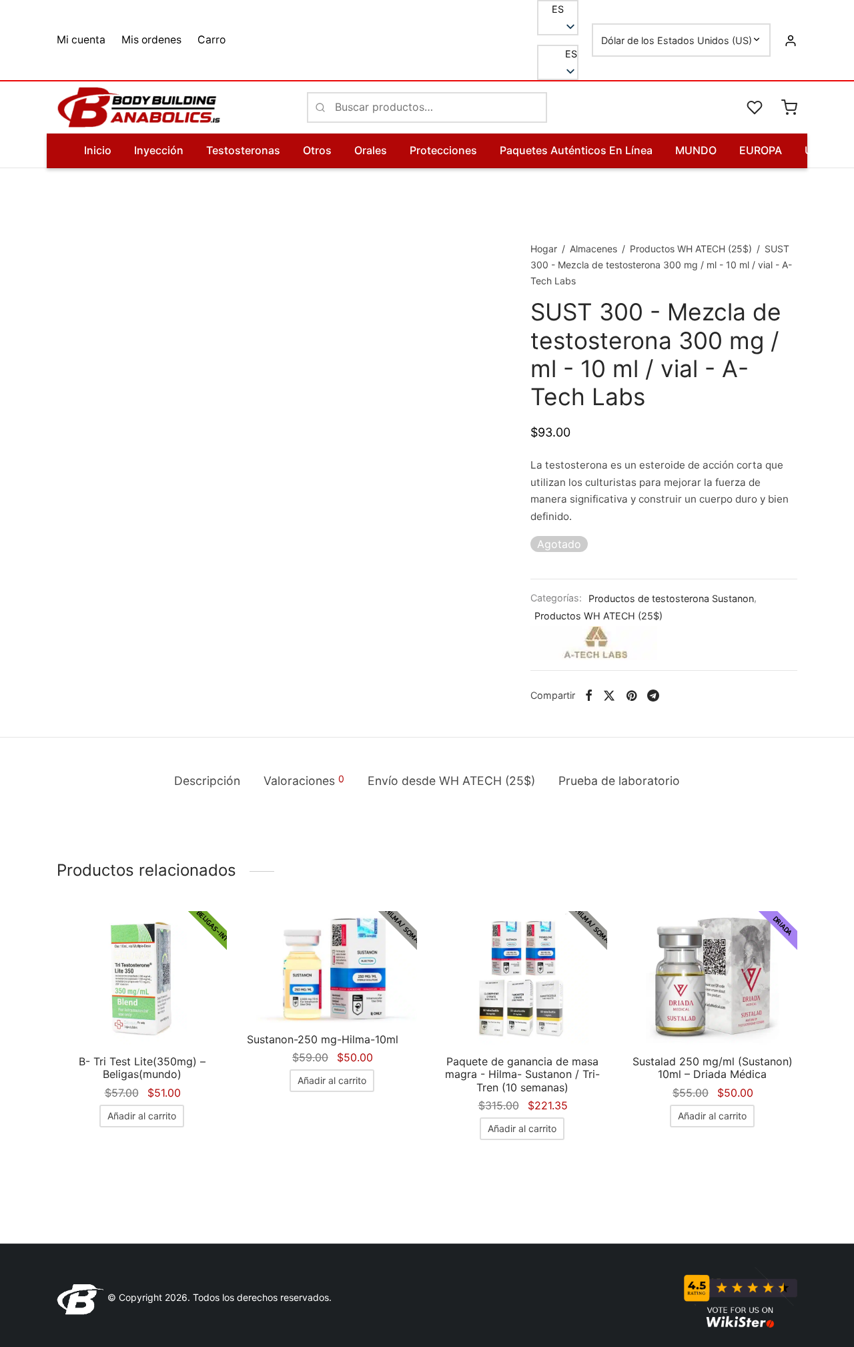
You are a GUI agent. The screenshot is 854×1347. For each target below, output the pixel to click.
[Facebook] (589, 695)
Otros (317, 150)
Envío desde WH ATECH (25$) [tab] (451, 781)
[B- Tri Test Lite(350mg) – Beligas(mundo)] (142, 978)
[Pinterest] (631, 695)
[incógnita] (609, 695)
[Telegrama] (653, 695)
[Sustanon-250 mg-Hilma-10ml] (332, 967)
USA (816, 150)
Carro (211, 39)
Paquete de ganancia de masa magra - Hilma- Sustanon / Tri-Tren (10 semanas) (522, 1074)
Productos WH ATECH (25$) (691, 248)
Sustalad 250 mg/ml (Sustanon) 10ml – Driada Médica (712, 1068)
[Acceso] (790, 40)
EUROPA (760, 150)
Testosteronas (243, 150)
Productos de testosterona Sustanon (671, 597)
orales (370, 150)
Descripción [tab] (207, 781)
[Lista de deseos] (756, 107)
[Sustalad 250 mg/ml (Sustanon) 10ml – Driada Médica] (712, 978)
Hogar (543, 248)
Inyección (158, 150)
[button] (557, 54)
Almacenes (593, 248)
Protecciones (443, 150)
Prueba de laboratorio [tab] (619, 781)
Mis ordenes (151, 39)
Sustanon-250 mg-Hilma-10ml (322, 1039)
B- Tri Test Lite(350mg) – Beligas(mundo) (142, 1068)
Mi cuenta (81, 39)
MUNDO (696, 150)
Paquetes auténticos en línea (576, 150)
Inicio (97, 150)
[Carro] (789, 107)
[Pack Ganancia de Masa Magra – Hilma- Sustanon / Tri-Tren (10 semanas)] (522, 978)
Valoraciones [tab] (304, 780)
